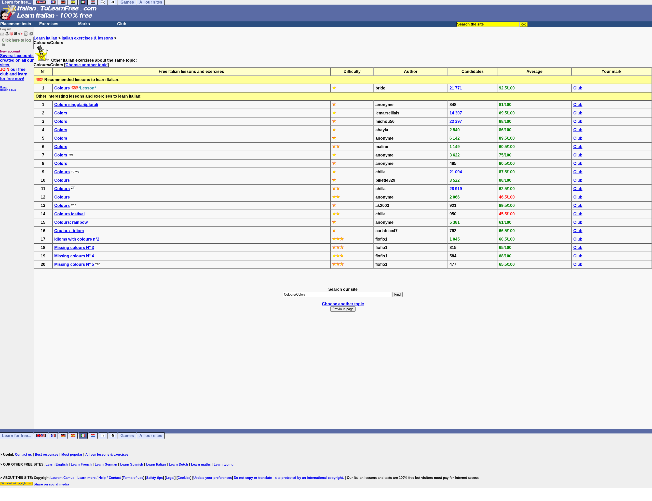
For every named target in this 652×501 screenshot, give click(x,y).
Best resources (46, 454)
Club (121, 24)
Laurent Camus (62, 478)
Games (127, 435)
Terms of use (133, 478)
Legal (170, 478)
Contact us (23, 454)
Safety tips (154, 478)
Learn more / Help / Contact (99, 478)
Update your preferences (212, 478)
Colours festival (69, 214)
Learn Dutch (178, 464)
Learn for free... (16, 435)
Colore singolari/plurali (76, 104)
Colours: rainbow (71, 222)
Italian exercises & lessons (87, 38)
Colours (62, 88)
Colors (60, 113)
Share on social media (51, 484)
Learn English (57, 464)
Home (3, 87)
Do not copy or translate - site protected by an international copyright (288, 478)
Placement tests (15, 24)
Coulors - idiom (69, 231)
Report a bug (8, 89)
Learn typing (224, 464)
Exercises (48, 24)
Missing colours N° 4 (74, 256)
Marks (84, 24)
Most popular (71, 454)
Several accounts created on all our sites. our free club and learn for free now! (17, 67)
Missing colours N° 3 (74, 247)
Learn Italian (45, 38)
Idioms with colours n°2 (76, 239)
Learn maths (201, 464)
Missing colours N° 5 (74, 264)
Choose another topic (86, 65)
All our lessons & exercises (106, 454)
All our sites (150, 435)
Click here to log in (16, 42)
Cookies (184, 478)
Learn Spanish (131, 464)
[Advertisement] (343, 375)
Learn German (106, 464)
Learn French (81, 464)
